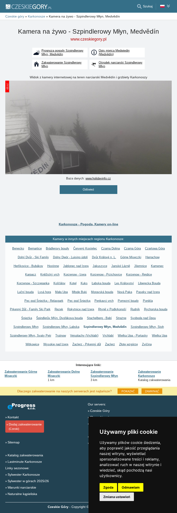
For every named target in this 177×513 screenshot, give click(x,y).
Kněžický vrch (49, 274)
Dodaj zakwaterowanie (25, 426)
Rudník (135, 309)
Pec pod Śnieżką (79, 300)
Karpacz (30, 274)
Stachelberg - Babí (99, 318)
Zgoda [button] (108, 487)
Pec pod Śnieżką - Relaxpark (43, 300)
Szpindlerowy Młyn (25, 326)
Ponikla (148, 300)
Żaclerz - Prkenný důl (86, 344)
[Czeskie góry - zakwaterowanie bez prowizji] (28, 6)
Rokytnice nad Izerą (80, 309)
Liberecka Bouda (149, 283)
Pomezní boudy (128, 300)
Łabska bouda (101, 283)
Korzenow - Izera (75, 274)
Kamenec (157, 266)
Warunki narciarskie (22, 487)
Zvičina (147, 344)
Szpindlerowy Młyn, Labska (61, 326)
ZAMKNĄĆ (152, 391)
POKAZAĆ (128, 391)
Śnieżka (26, 318)
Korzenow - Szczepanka (33, 283)
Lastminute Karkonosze (25, 461)
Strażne (121, 318)
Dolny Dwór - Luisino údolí (70, 257)
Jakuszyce (100, 266)
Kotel (73, 283)
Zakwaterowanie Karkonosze (149, 374)
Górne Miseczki (130, 257)
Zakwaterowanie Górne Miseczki (21, 374)
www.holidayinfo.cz (98, 178)
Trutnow (60, 335)
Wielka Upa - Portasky (133, 335)
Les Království (124, 283)
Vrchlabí (108, 335)
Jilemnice (140, 266)
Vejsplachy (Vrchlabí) (84, 335)
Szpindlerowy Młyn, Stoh (147, 326)
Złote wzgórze (128, 344)
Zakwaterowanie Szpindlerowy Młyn (104, 374)
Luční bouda (25, 292)
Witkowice (32, 344)
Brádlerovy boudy (57, 248)
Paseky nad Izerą (148, 292)
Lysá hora (44, 292)
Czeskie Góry (100, 411)
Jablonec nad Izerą (75, 266)
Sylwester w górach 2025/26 (28, 481)
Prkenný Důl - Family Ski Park (30, 309)
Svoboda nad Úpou (143, 318)
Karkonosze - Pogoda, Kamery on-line (88, 224)
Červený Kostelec (85, 248)
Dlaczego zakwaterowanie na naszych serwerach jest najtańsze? (64, 391)
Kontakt (13, 417)
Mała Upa (61, 292)
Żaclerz (110, 344)
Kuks (84, 283)
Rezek (59, 309)
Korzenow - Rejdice (139, 274)
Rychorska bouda (155, 309)
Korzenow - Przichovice (106, 274)
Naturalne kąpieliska (22, 494)
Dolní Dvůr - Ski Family (33, 257)
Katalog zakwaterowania (25, 455)
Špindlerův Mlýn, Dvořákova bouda (59, 318)
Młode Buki (79, 292)
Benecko (18, 248)
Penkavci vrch (104, 300)
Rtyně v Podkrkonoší (112, 309)
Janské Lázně (120, 266)
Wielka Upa (159, 335)
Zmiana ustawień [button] (116, 497)
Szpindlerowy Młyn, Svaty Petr (30, 335)
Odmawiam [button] (131, 487)
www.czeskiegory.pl (88, 39)
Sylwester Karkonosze (24, 474)
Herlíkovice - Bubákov (28, 266)
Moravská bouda (102, 292)
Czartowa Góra (155, 248)
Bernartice (35, 248)
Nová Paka (124, 292)
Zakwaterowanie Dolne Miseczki (64, 374)
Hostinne (53, 266)
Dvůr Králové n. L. (104, 257)
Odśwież (88, 189)
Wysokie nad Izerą (55, 344)
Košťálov (59, 283)
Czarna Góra (132, 248)
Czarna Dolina (110, 248)
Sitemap (14, 442)
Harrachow (152, 257)
